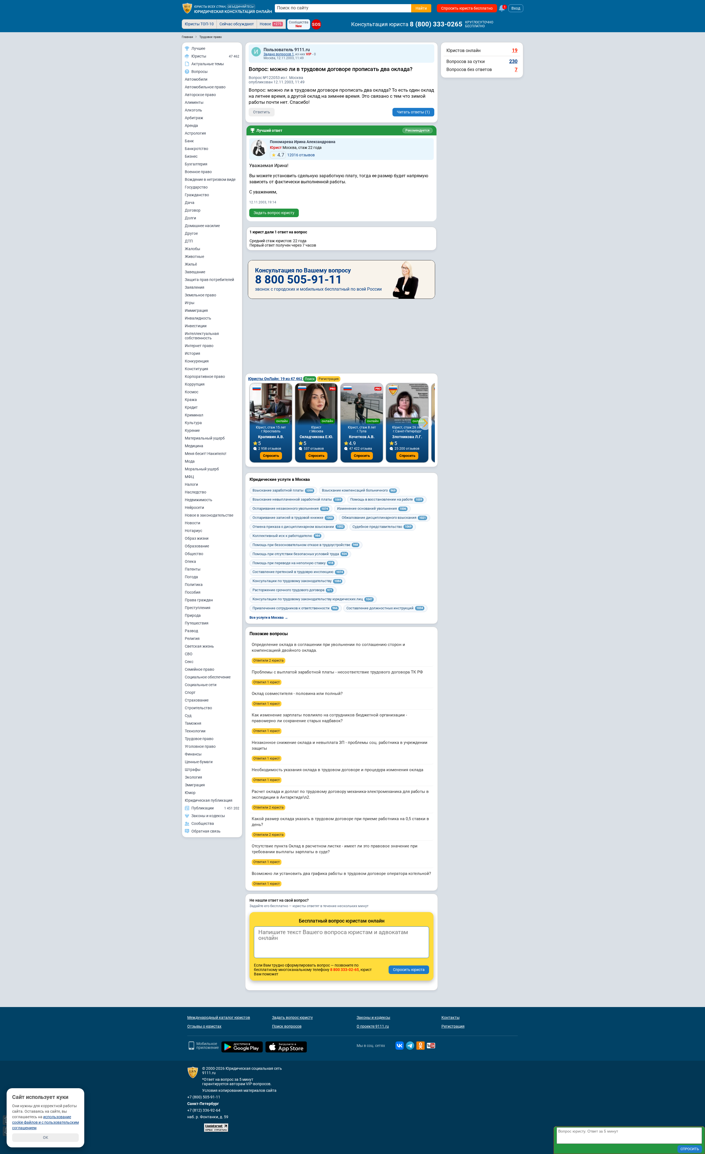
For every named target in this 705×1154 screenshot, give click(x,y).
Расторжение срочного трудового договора (292, 590)
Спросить (271, 456)
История (192, 353)
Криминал (194, 415)
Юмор (190, 792)
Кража (191, 399)
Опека (190, 561)
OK (45, 1137)
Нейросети (194, 507)
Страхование (196, 700)
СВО (188, 654)
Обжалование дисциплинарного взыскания (384, 517)
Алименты (194, 102)
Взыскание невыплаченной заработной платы (297, 499)
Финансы (193, 754)
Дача (189, 202)
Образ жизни (196, 538)
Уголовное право (200, 746)
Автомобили (196, 79)
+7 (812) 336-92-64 (203, 1110)
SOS (316, 24)
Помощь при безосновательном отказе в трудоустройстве (305, 545)
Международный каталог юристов (218, 1017)
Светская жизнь (199, 646)
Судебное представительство (381, 527)
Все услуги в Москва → (269, 617)
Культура (193, 423)
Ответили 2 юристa (268, 660)
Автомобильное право (205, 87)
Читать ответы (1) (413, 112)
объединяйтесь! (241, 7)
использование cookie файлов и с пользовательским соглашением (45, 1122)
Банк (189, 141)
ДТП (189, 241)
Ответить (261, 112)
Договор (192, 210)
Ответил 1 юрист (266, 682)
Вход (515, 8)
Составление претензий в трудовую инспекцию (298, 572)
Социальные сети (200, 685)
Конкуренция (197, 361)
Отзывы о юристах (204, 1026)
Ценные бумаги (199, 762)
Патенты (192, 569)
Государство (196, 187)
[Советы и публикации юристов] (187, 8)
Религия (192, 638)
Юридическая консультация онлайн (233, 11)
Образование (197, 546)
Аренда (191, 125)
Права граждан (199, 600)
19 (514, 50)
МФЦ (189, 476)
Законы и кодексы (373, 1017)
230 (513, 61)
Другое (191, 233)
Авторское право (200, 94)
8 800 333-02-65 (344, 969)
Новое (270, 24)
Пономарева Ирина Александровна (302, 142)
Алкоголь (193, 110)
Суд (188, 715)
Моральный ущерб (202, 469)
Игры (189, 303)
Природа (193, 615)
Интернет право (199, 345)
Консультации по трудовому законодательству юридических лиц (312, 599)
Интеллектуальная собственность (202, 335)
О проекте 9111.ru (373, 1026)
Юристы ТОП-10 (199, 24)
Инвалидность (198, 318)
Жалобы (192, 249)
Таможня (193, 723)
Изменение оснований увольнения (371, 508)
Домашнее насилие (202, 225)
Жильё (191, 264)
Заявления (194, 287)
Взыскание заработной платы (283, 490)
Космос (191, 392)
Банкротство (196, 148)
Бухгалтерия (196, 164)
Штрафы (192, 769)
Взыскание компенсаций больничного (358, 490)
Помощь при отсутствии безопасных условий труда (300, 554)
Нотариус (193, 530)
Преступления (197, 607)
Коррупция (195, 384)
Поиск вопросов (287, 1026)
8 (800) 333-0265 (436, 24)
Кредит (191, 407)
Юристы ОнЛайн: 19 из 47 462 (275, 379)
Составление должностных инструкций (384, 608)
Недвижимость (198, 500)
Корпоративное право (205, 376)
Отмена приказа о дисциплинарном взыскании (298, 527)
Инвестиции (196, 326)
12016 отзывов (296, 155)
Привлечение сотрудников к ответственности (295, 608)
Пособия (192, 592)
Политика (194, 584)
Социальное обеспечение (208, 677)
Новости (192, 523)
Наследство (195, 492)
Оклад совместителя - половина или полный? (297, 693)
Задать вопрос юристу (274, 213)
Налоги (191, 484)
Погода (191, 577)
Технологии (195, 731)
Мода (190, 461)
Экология (193, 777)
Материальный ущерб (205, 438)
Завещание (195, 272)
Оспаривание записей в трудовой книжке (293, 517)
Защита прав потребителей (209, 279)
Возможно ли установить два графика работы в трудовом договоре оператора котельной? (341, 873)
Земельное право (200, 295)
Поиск (309, 379)
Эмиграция (195, 785)
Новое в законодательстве (209, 515)
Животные (194, 256)
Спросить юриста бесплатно (467, 8)
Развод (191, 631)
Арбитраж (194, 118)
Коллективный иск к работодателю (286, 536)
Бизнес (191, 156)
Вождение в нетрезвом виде (210, 179)
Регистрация (329, 379)
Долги (190, 218)
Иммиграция (196, 310)
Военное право (198, 172)
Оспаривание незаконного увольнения (290, 508)
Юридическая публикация (208, 800)
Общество (194, 554)
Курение (192, 430)
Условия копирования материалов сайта (239, 1090)
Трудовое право (199, 738)
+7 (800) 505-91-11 (203, 1097)
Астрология (195, 133)
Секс (189, 661)
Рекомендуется (417, 130)
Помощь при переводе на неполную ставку (293, 563)
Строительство (198, 708)
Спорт (190, 692)
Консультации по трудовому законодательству (297, 581)
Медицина (194, 446)
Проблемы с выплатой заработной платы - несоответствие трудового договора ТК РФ (337, 672)
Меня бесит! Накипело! (205, 453)
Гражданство (197, 195)
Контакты (450, 1017)
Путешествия (196, 623)
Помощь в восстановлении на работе (386, 499)
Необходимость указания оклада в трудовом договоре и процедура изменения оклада (337, 769)
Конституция (196, 369)
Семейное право (199, 669)
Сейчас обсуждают (236, 24)
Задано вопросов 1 (279, 54)
